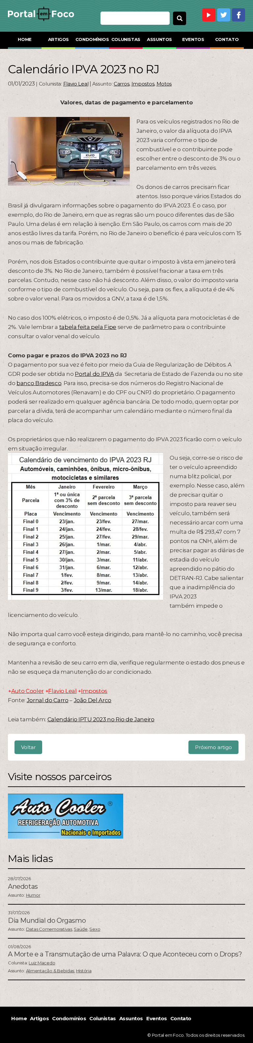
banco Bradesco (38, 383)
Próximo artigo (213, 747)
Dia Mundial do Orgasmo (47, 920)
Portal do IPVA (94, 374)
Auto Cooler (27, 691)
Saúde (81, 929)
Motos (164, 84)
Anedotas (23, 886)
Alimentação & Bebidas (50, 970)
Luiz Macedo (42, 962)
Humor (33, 895)
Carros (121, 84)
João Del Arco (93, 700)
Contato (227, 39)
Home (24, 39)
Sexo (94, 929)
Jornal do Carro (48, 700)
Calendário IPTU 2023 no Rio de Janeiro (101, 719)
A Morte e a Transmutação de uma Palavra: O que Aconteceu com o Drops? (125, 954)
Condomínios (92, 39)
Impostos (143, 84)
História (84, 970)
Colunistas (125, 39)
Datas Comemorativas (49, 929)
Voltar (28, 747)
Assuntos (159, 39)
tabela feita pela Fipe (88, 327)
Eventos (193, 39)
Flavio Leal (76, 84)
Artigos (58, 39)
